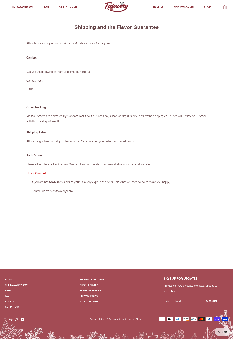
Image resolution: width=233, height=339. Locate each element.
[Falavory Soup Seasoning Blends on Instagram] (16, 319)
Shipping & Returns (92, 279)
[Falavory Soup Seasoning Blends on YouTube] (22, 319)
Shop (207, 6)
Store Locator (89, 301)
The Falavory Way (22, 6)
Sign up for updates (181, 278)
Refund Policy (89, 285)
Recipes (158, 6)
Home (8, 279)
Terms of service (90, 290)
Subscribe (211, 301)
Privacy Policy (89, 296)
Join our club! (184, 6)
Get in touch (68, 6)
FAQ (46, 6)
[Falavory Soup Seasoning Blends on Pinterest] (11, 319)
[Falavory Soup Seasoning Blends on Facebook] (5, 319)
